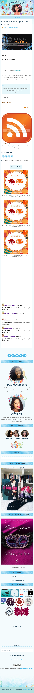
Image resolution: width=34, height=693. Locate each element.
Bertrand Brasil (10, 160)
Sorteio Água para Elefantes (17, 580)
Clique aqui (11, 146)
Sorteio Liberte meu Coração (18, 576)
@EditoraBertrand (19, 72)
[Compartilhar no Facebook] (3, 156)
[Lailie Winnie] (17, 415)
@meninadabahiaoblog (17, 659)
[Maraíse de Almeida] (17, 386)
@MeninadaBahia (18, 70)
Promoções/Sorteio (21, 160)
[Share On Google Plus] (12, 156)
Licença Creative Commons (27, 668)
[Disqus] (16, 281)
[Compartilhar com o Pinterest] (9, 156)
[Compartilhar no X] (6, 156)
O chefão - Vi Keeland (17, 467)
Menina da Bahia (26, 689)
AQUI (7, 55)
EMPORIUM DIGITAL (19, 691)
